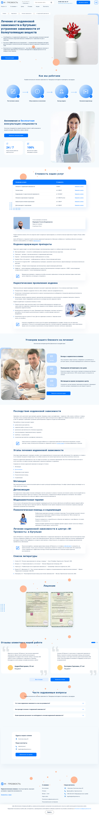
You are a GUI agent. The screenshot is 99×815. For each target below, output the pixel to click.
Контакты (46, 6)
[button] (93, 642)
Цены (22, 6)
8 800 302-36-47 (37, 240)
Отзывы (30, 6)
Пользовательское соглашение (50, 802)
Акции (37, 6)
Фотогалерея (45, 788)
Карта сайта (45, 796)
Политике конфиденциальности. (83, 808)
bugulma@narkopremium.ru (24, 749)
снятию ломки (60, 443)
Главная (4, 13)
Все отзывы (39, 679)
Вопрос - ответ (45, 793)
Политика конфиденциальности (50, 799)
